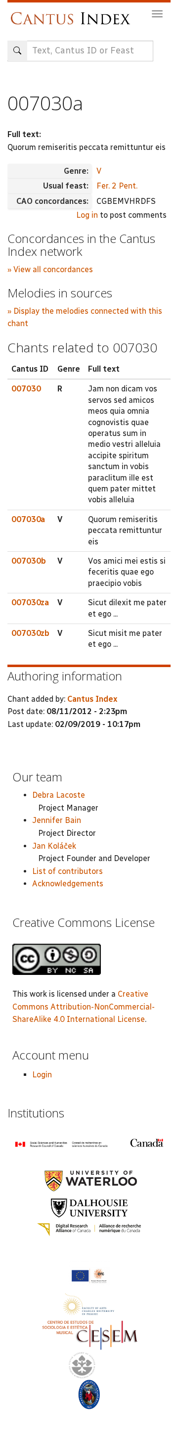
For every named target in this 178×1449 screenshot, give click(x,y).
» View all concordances (50, 269)
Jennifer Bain (56, 820)
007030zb (30, 633)
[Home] (72, 13)
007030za (30, 602)
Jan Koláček (54, 846)
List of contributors (67, 871)
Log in (87, 215)
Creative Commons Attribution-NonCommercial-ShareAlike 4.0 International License (83, 1006)
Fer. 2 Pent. (116, 186)
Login (42, 1074)
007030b (28, 561)
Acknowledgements (67, 883)
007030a (28, 519)
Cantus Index (92, 699)
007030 (26, 388)
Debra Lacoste (58, 795)
